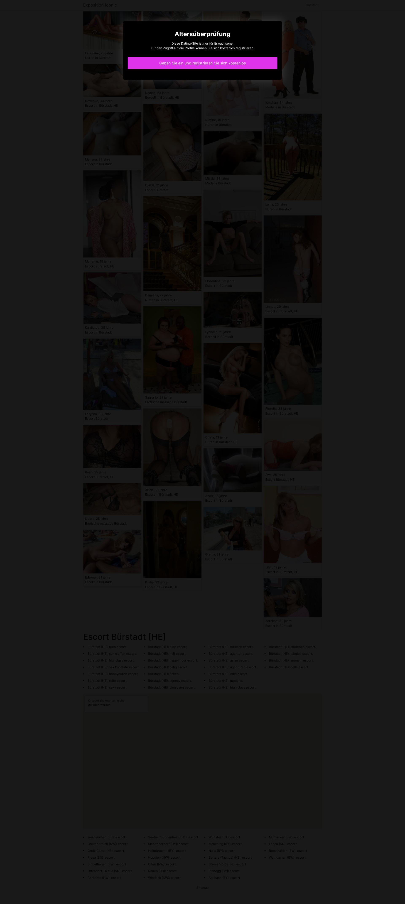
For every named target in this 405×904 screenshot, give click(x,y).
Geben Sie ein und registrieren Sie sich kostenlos (202, 63)
